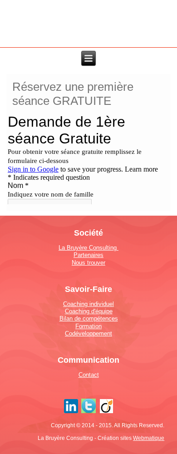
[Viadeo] (106, 413)
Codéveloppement (88, 333)
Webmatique (148, 438)
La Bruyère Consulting (88, 247)
